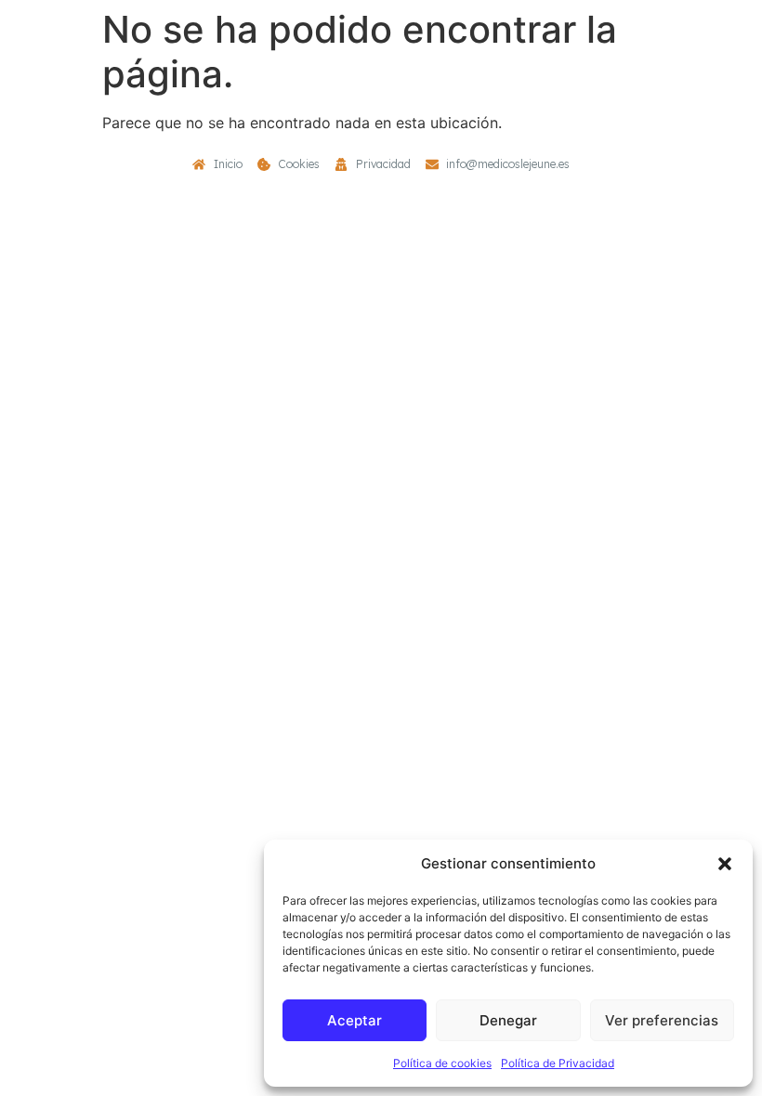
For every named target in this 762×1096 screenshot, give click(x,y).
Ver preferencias (661, 1020)
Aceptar (354, 1020)
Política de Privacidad (557, 1063)
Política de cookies (442, 1063)
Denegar (508, 1020)
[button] (725, 864)
